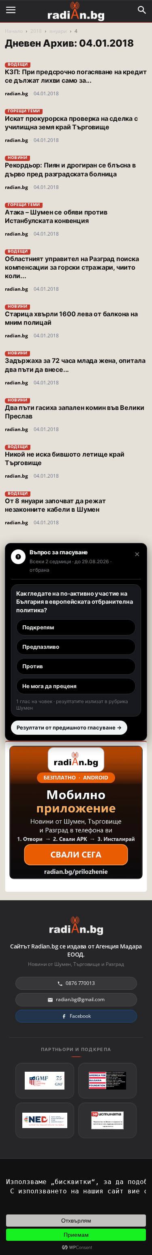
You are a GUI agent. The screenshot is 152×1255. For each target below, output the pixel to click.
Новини (17, 157)
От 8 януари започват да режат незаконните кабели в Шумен (55, 505)
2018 (36, 31)
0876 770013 (80, 983)
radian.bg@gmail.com (80, 999)
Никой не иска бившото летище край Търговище (64, 458)
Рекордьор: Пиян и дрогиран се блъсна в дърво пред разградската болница (70, 169)
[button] (142, 10)
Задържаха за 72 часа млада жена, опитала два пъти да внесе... (75, 364)
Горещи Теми (24, 111)
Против (32, 666)
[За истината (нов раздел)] (107, 1120)
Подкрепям (38, 627)
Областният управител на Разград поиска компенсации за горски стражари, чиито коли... (72, 267)
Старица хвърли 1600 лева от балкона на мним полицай (71, 318)
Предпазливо (40, 647)
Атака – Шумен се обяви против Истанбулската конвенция (56, 216)
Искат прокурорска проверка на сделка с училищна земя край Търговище (71, 122)
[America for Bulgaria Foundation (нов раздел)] (107, 1080)
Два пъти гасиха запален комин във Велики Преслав (74, 411)
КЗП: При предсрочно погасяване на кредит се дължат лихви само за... (75, 76)
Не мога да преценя (49, 686)
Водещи (18, 64)
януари (58, 31)
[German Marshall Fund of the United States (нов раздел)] (44, 1080)
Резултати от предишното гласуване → (69, 727)
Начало (14, 31)
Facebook (80, 1016)
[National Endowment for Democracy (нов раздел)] (44, 1120)
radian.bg (16, 93)
